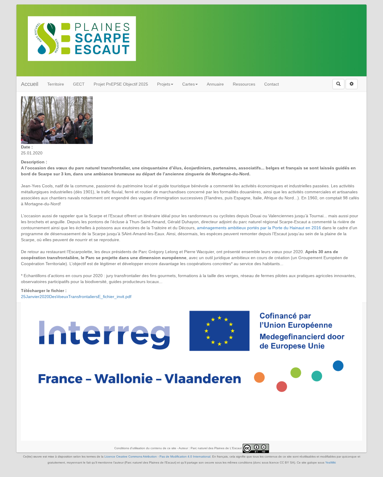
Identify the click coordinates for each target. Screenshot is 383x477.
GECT (79, 84)
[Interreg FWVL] (191, 351)
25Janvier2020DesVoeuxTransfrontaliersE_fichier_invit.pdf (76, 296)
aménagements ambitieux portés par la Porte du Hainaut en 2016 (258, 227)
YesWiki (330, 462)
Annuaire (215, 84)
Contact (271, 84)
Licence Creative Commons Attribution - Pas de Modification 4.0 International (157, 456)
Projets (163, 84)
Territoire (55, 84)
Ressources (244, 84)
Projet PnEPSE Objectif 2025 (121, 84)
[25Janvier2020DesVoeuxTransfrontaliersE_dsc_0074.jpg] (57, 119)
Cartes (188, 84)
